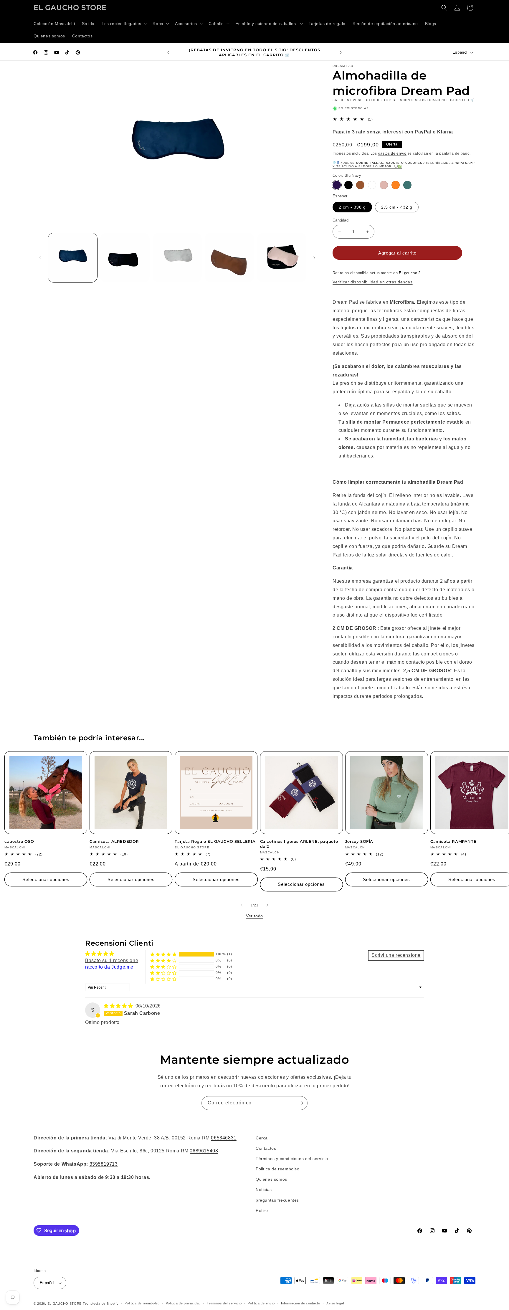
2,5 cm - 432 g (396, 207)
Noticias (264, 1189)
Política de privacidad (183, 1303)
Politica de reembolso (278, 1169)
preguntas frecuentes (277, 1200)
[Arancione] (395, 185)
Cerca (262, 1138)
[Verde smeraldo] (407, 185)
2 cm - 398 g (352, 207)
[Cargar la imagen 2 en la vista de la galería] (124, 257)
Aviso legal (335, 1303)
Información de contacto (300, 1303)
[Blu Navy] (337, 185)
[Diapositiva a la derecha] (314, 257)
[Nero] (348, 185)
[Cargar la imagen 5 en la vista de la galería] (281, 257)
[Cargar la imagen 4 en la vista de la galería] (229, 257)
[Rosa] (384, 185)
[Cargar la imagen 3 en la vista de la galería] (177, 257)
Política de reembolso (142, 1303)
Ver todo (254, 915)
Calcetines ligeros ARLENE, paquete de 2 (299, 844)
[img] (119, 1005)
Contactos (266, 1148)
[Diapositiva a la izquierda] (40, 257)
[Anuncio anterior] (168, 52)
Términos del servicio (224, 1303)
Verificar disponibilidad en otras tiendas (373, 282)
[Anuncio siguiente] (340, 52)
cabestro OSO (19, 841)
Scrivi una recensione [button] (396, 955)
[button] (123, 23)
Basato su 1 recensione (111, 960)
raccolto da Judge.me (109, 966)
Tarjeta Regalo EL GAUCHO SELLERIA (215, 841)
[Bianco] (372, 185)
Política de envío (261, 1303)
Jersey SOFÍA (359, 841)
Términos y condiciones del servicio (292, 1158)
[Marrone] (360, 185)
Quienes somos (271, 1179)
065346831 (223, 1137)
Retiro (262, 1210)
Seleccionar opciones (46, 879)
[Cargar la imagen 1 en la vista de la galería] (72, 257)
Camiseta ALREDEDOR (114, 841)
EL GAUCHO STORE (64, 1303)
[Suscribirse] (300, 1103)
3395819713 (104, 1164)
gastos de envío (392, 153)
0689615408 (204, 1150)
